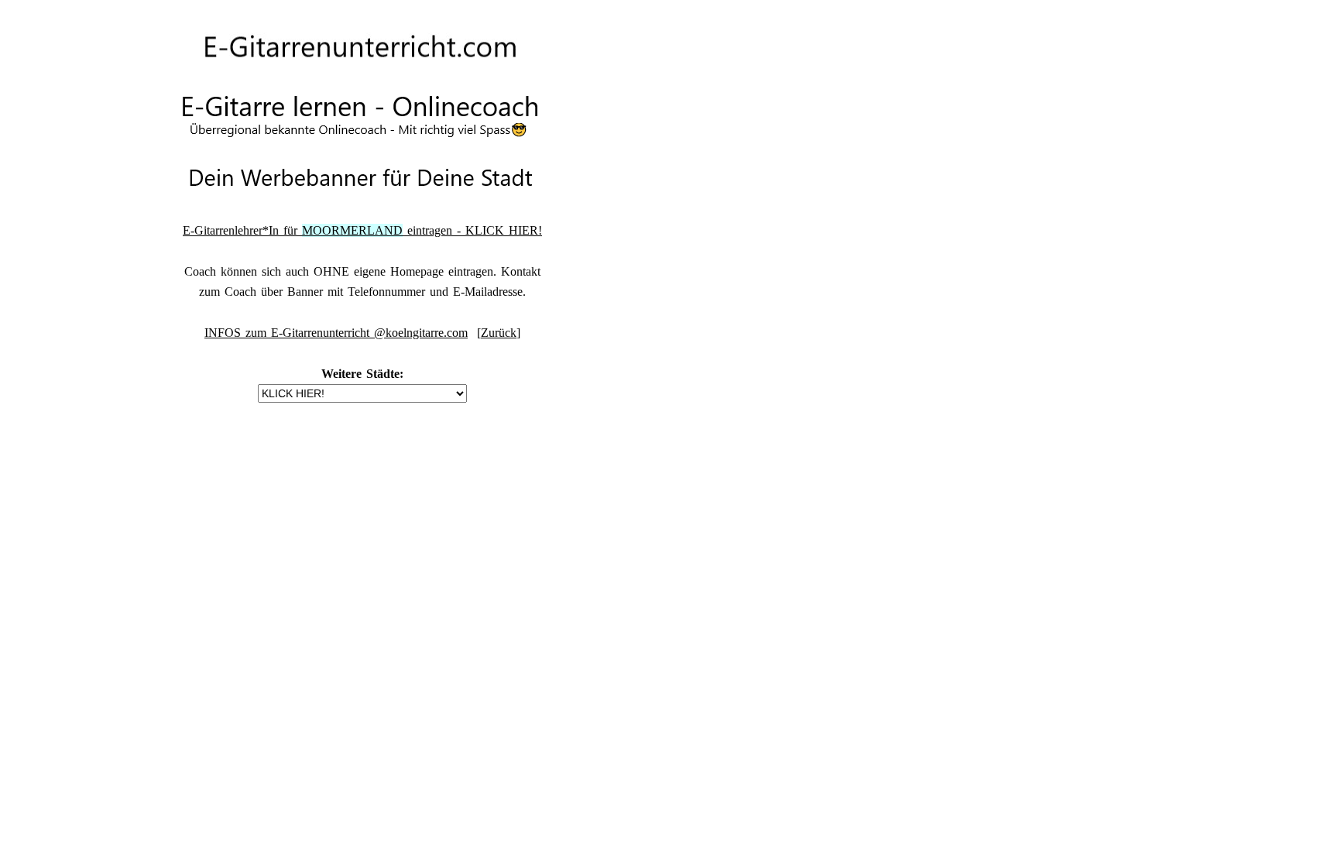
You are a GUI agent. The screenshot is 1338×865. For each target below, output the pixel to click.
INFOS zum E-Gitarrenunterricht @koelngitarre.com (336, 332)
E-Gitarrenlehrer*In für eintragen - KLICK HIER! (362, 230)
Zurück (498, 332)
